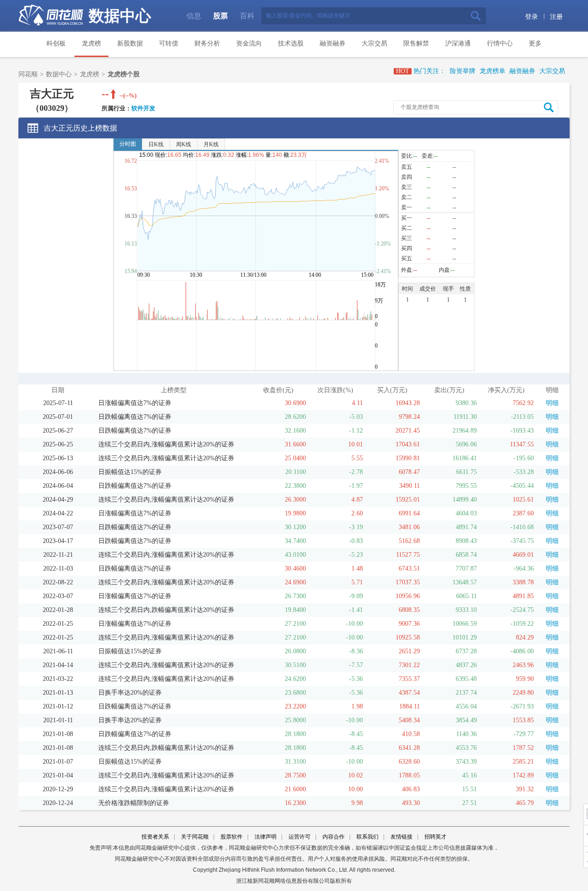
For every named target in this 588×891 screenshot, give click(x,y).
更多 (535, 43)
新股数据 (130, 43)
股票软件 (231, 837)
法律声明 (265, 837)
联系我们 (367, 837)
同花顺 (28, 74)
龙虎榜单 (492, 71)
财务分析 (207, 43)
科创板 (56, 43)
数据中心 (120, 15)
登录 (531, 16)
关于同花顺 (195, 837)
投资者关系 (155, 837)
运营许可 (299, 837)
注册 (556, 16)
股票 (220, 16)
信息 (194, 16)
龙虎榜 (91, 43)
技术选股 (291, 43)
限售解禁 (416, 43)
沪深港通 (458, 43)
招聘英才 (435, 837)
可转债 (168, 43)
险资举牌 (462, 71)
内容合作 (333, 837)
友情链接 (401, 837)
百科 (247, 16)
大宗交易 (374, 43)
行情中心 (500, 43)
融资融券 (332, 43)
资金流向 (249, 43)
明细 (552, 403)
